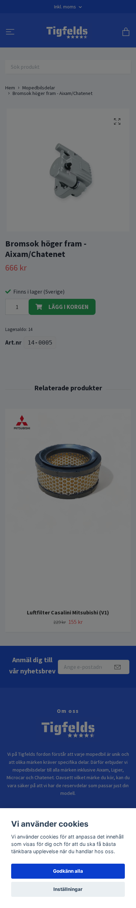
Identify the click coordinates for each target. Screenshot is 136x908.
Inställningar (68, 889)
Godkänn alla (68, 871)
